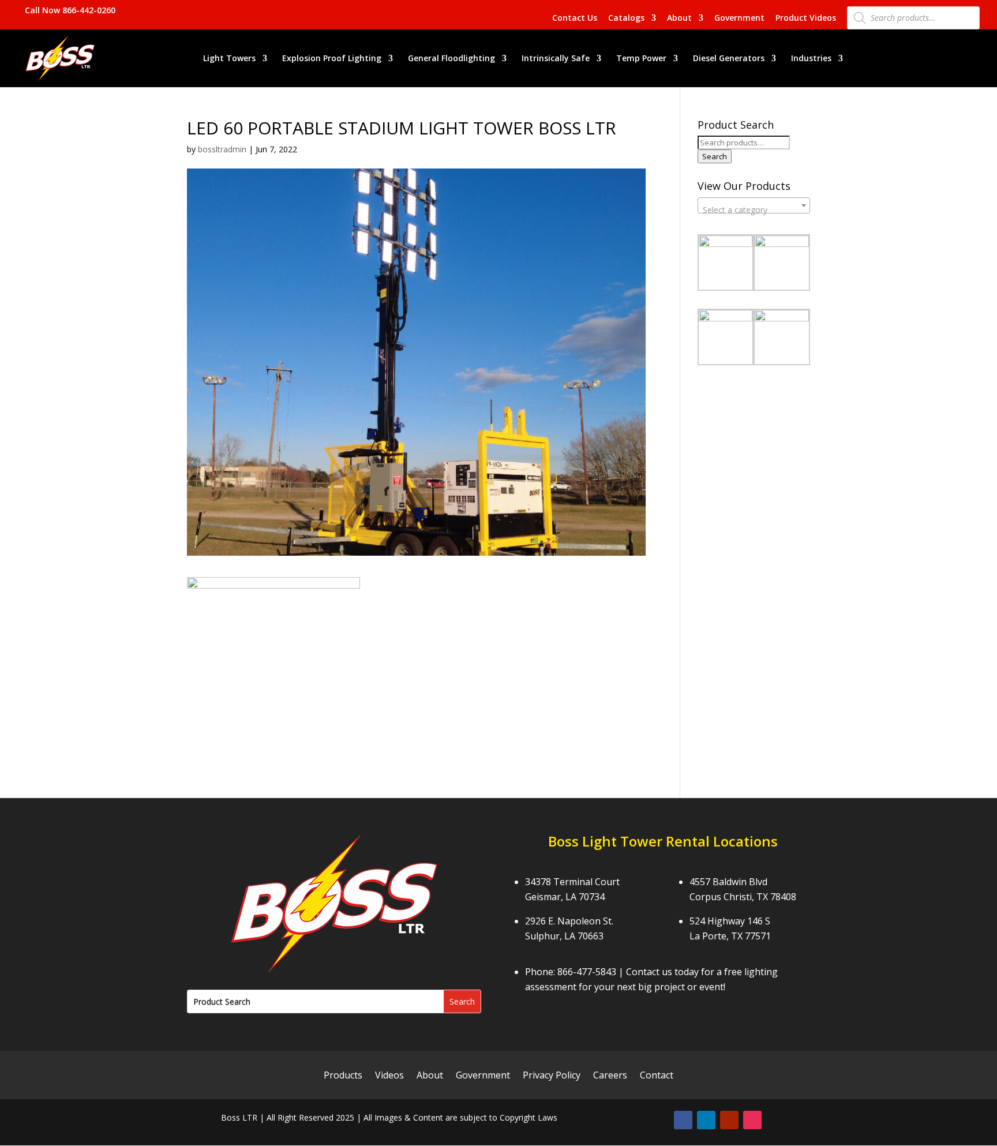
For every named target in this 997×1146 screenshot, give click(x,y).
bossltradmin (222, 149)
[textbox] (753, 210)
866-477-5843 (586, 971)
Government (739, 18)
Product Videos (805, 18)
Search (714, 156)
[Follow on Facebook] (683, 1120)
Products (343, 1076)
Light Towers (229, 58)
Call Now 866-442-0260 (70, 10)
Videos (389, 1076)
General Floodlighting (451, 58)
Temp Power (641, 58)
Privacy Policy (551, 1076)
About (679, 18)
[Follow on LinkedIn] (706, 1120)
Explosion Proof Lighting (331, 58)
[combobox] (754, 205)
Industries (811, 58)
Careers (610, 1076)
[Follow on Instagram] (752, 1120)
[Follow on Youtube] (729, 1120)
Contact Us (574, 18)
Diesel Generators (728, 58)
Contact (656, 1076)
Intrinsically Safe (556, 58)
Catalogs (626, 18)
